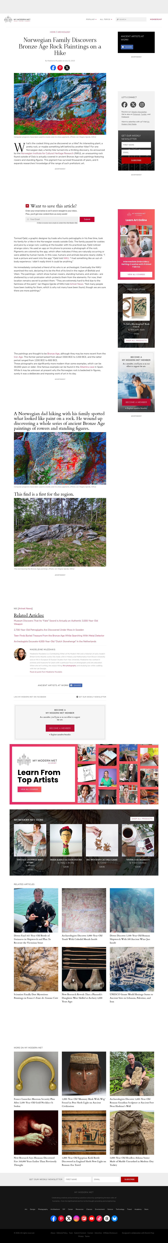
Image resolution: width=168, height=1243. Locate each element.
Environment (100, 1209)
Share (77, 685)
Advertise (98, 1233)
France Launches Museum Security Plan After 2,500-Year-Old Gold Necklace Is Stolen (34, 1102)
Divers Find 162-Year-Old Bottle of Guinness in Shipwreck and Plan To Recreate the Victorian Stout (32, 939)
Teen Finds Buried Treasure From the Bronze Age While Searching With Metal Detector (59, 635)
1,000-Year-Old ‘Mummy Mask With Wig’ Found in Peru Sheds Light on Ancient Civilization (83, 1102)
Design (32, 1209)
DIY (64, 1209)
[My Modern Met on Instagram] (76, 1218)
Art (26, 1209)
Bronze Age (53, 353)
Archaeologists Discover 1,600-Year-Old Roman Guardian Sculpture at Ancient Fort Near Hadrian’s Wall (132, 1102)
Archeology (63, 32)
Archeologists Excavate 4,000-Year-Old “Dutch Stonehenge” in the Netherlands (55, 641)
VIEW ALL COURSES (136, 274)
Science (110, 1209)
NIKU (66, 258)
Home (53, 32)
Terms (87, 1236)
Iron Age (18, 356)
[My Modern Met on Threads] (107, 1218)
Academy (138, 1209)
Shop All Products (136, 340)
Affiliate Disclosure (110, 1233)
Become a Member (60, 728)
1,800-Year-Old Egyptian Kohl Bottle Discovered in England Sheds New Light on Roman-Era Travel (84, 1161)
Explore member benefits (61, 734)
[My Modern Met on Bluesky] (114, 1218)
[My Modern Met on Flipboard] (84, 1218)
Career (70, 1209)
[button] (106, 19)
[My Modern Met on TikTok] (99, 1218)
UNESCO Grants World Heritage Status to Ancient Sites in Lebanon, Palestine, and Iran (131, 998)
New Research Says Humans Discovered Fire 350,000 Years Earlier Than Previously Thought (35, 1161)
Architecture (55, 1209)
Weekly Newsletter (139, 112)
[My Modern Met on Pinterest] (61, 1218)
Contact (90, 1233)
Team (71, 1233)
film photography (69, 665)
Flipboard (125, 117)
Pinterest (136, 114)
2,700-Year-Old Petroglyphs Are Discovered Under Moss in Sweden (49, 629)
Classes (89, 1209)
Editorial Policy (62, 1233)
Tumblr (143, 114)
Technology (120, 1209)
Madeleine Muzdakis (54, 61)
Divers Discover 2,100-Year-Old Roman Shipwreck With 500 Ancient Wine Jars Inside (130, 939)
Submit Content (80, 1233)
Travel (129, 1209)
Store (146, 1209)
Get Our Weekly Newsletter (92, 697)
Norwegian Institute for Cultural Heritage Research (47, 153)
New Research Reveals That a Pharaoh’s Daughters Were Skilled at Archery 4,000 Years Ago (82, 998)
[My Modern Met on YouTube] (92, 1218)
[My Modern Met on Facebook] (53, 1218)
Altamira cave (87, 366)
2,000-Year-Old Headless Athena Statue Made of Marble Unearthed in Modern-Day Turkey (132, 1161)
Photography (43, 1209)
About (53, 1233)
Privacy (81, 1236)
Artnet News (76, 283)
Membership (156, 19)
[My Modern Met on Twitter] (69, 1218)
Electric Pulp (149, 1233)
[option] (87, 791)
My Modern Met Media (135, 123)
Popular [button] (90, 19)
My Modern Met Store (28, 819)
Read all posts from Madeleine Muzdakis (46, 672)
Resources (80, 1209)
